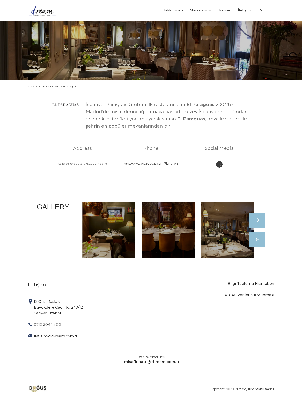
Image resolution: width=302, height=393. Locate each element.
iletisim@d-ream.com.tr (55, 336)
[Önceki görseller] (257, 239)
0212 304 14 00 (47, 324)
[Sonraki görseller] (257, 220)
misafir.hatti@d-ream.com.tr (151, 362)
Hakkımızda (173, 10)
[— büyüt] (108, 230)
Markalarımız (201, 10)
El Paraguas (69, 86)
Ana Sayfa (34, 86)
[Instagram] (219, 164)
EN (260, 10)
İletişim (244, 10)
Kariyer (225, 10)
